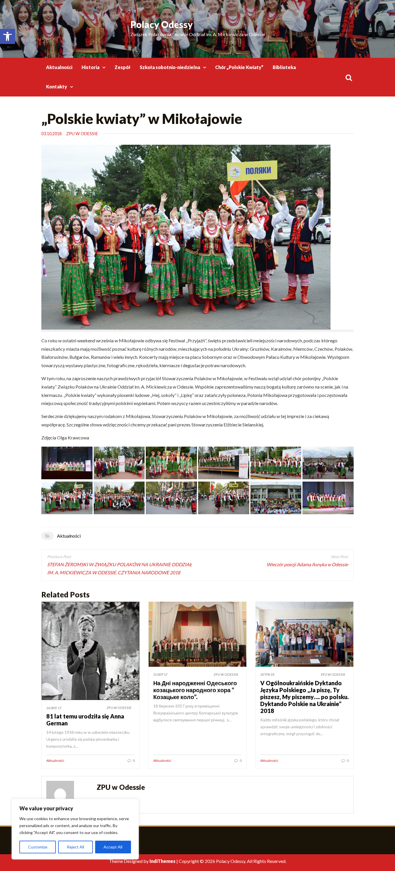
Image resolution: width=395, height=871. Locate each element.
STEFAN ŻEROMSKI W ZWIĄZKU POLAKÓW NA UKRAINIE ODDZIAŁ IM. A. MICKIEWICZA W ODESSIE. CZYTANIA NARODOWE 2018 (119, 568)
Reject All (75, 846)
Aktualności (59, 67)
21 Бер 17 (160, 674)
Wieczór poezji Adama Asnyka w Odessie (307, 564)
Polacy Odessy (161, 24)
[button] (7, 36)
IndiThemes (162, 861)
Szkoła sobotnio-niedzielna (170, 67)
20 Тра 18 (267, 674)
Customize (37, 846)
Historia (90, 67)
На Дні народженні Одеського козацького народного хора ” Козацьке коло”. (195, 689)
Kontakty (56, 86)
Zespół (122, 67)
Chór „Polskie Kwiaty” (239, 67)
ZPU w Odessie (82, 133)
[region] (75, 829)
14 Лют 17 (53, 708)
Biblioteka (284, 67)
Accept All (113, 846)
